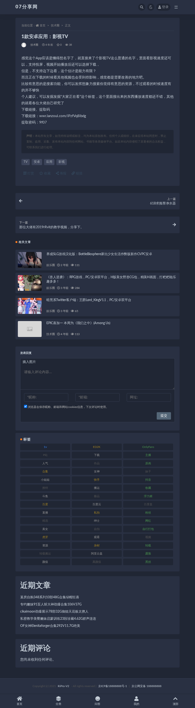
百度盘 (148, 504)
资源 (45, 545)
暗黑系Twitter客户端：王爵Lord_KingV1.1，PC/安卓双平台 (88, 300)
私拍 (97, 512)
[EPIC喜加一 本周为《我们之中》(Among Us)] (30, 329)
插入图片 (29, 362)
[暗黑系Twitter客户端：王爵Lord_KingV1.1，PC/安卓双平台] (30, 306)
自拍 (97, 529)
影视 (61, 161)
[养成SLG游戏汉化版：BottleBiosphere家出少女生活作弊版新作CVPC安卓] (30, 260)
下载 (97, 455)
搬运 (97, 487)
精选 (45, 520)
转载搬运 (45, 553)
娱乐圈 (50, 265)
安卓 (37, 161)
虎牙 (45, 537)
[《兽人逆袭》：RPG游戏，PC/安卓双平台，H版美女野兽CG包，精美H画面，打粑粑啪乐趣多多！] (30, 283)
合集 (45, 471)
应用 (49, 161)
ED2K (96, 447)
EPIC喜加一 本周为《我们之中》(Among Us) (78, 323)
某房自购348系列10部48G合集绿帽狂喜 (49, 597)
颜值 (45, 561)
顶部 (175, 704)
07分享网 (26, 7)
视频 (148, 537)
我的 (136, 704)
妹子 (148, 471)
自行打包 (148, 529)
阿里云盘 (96, 553)
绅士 (97, 520)
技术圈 (55, 25)
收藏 (47, 173)
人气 (45, 463)
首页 (42, 25)
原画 (148, 463)
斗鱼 (45, 496)
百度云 (97, 504)
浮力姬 (148, 496)
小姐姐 (45, 479)
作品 (97, 463)
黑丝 (148, 561)
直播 (45, 512)
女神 (97, 471)
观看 (97, 537)
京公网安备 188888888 (146, 686)
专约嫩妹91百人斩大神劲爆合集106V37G (51, 604)
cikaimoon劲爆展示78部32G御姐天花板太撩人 (54, 611)
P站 (45, 455)
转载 (148, 545)
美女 (45, 529)
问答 (97, 704)
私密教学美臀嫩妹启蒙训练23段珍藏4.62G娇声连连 (58, 618)
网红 (148, 520)
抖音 (148, 479)
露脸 (148, 553)
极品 (97, 496)
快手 (97, 479)
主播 (148, 455)
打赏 (30, 173)
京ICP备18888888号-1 (112, 686)
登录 (165, 7)
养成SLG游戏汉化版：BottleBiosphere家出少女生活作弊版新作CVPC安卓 (99, 254)
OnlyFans (148, 447)
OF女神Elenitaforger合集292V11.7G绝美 (50, 626)
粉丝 (148, 512)
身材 (97, 545)
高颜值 (97, 561)
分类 (58, 704)
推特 (45, 487)
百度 (45, 504)
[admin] (24, 45)
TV (26, 161)
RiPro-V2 (63, 686)
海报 (62, 173)
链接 (79, 173)
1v (45, 447)
